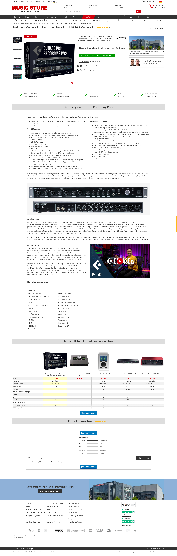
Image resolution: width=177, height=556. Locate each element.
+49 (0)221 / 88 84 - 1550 (151, 64)
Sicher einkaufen (74, 506)
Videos (49, 519)
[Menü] (134, 503)
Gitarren (17, 17)
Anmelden (152, 1)
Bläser (131, 17)
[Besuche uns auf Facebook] (157, 548)
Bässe (27, 17)
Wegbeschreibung (74, 519)
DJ (109, 17)
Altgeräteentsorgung (86, 70)
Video (159, 20)
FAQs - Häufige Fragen (33, 509)
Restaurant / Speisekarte (55, 516)
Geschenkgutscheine (75, 516)
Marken (98, 20)
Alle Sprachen (144, 458)
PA (79, 17)
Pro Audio (88, 17)
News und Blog (26, 549)
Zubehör (159, 17)
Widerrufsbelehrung (154, 552)
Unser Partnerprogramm (56, 503)
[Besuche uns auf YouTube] (163, 548)
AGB (163, 552)
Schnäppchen (22, 20)
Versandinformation (54, 522)
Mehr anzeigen (87, 413)
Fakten (28, 506)
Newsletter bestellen (49, 491)
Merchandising (80, 20)
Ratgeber (146, 20)
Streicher (65, 17)
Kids (139, 17)
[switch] (133, 505)
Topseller (61, 20)
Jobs (133, 20)
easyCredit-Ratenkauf (33, 522)
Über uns (29, 503)
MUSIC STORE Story (53, 506)
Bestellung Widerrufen (76, 522)
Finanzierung (30, 519)
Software (100, 17)
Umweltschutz (73, 513)
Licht (117, 17)
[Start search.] (138, 11)
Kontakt (15, 549)
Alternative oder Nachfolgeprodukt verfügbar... (96, 56)
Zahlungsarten (73, 503)
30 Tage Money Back (33, 516)
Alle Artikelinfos (104, 41)
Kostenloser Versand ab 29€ (35, 513)
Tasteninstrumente (51, 17)
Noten (149, 17)
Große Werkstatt (53, 513)
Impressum (135, 552)
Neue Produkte (43, 20)
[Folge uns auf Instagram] (160, 548)
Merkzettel (96, 61)
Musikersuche (119, 20)
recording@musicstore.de (24, 1)
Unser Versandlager (75, 509)
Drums (37, 17)
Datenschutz (143, 552)
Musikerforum (121, 552)
